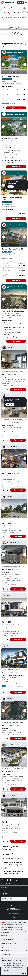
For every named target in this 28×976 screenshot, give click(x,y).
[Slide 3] (13, 72)
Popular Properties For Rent (8, 947)
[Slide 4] (15, 72)
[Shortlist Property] (24, 57)
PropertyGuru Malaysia (7, 939)
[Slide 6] (16, 367)
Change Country (5, 891)
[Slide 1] (10, 72)
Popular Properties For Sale (8, 943)
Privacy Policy (14, 965)
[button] (2, 17)
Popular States (5, 950)
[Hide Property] (21, 57)
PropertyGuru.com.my (6, 922)
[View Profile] (14, 347)
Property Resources (6, 954)
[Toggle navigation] (25, 2)
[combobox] (13, 8)
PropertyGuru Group (7, 884)
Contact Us (4, 887)
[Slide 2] (11, 367)
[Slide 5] (16, 72)
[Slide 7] (17, 367)
